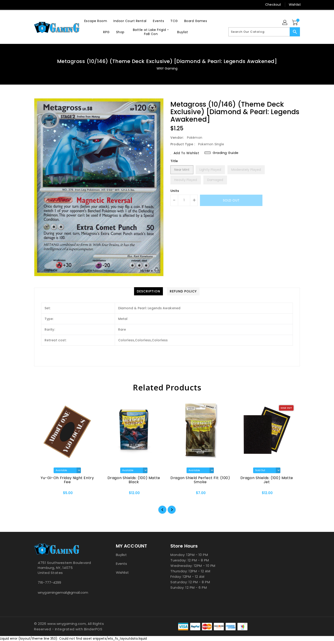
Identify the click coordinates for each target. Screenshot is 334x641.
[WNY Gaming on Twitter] (36, 4)
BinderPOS (93, 629)
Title (174, 161)
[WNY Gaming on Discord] (45, 4)
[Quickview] (41, 494)
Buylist (121, 554)
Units (174, 190)
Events (121, 563)
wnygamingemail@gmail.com (63, 592)
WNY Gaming (167, 68)
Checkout (273, 4)
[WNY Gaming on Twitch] (53, 4)
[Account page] (285, 22)
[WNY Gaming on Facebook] (27, 4)
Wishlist (295, 4)
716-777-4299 (49, 582)
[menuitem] (96, 20)
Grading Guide (226, 153)
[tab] (148, 291)
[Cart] (295, 22)
